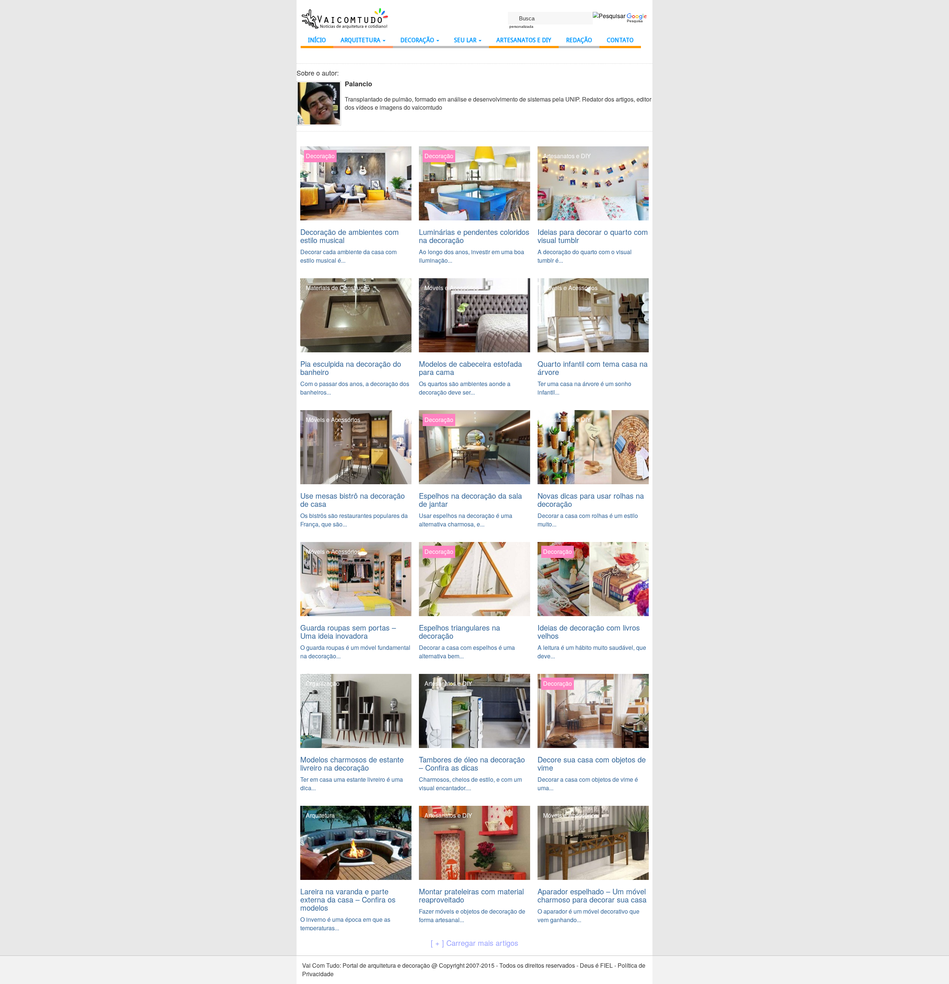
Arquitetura (361, 40)
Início (317, 40)
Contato (620, 40)
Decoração (418, 40)
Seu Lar (466, 40)
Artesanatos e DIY (523, 40)
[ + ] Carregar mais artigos (474, 943)
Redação (579, 40)
